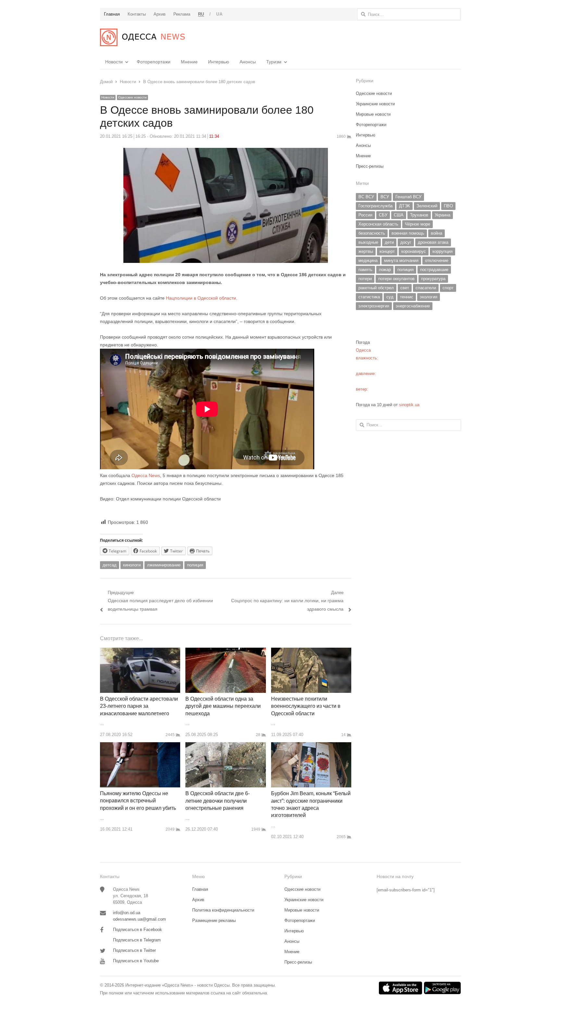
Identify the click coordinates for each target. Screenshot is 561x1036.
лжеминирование (164, 565)
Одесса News (145, 475)
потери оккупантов (396, 278)
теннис (406, 296)
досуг (405, 242)
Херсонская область (378, 224)
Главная (200, 889)
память (365, 269)
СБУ (383, 215)
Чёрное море (417, 224)
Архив (198, 899)
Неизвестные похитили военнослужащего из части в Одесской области (306, 706)
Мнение (189, 61)
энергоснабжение (413, 306)
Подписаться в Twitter (134, 950)
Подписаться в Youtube (136, 960)
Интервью (218, 61)
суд (389, 296)
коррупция (442, 251)
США (399, 215)
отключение (436, 260)
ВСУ (384, 196)
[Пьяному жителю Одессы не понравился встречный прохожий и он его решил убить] (140, 746)
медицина (368, 260)
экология (428, 296)
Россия (365, 215)
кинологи (132, 565)
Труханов (419, 215)
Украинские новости (375, 103)
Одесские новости (132, 97)
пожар (385, 269)
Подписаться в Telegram (137, 940)
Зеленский (427, 205)
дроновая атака (433, 242)
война (436, 233)
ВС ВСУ (366, 196)
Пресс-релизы (369, 166)
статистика (369, 296)
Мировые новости (373, 114)
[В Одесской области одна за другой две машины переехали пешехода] (225, 651)
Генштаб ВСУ (408, 196)
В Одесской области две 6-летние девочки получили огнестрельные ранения (217, 801)
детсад (110, 565)
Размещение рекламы (214, 920)
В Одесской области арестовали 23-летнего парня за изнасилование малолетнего (139, 706)
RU (201, 14)
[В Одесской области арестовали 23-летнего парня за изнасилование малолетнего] (140, 651)
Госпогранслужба (375, 205)
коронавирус (413, 251)
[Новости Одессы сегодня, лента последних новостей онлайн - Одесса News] (142, 37)
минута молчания (401, 260)
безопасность (371, 233)
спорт (448, 287)
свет (404, 287)
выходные (368, 242)
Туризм (273, 61)
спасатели (426, 287)
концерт (387, 251)
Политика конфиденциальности (223, 910)
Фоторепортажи (153, 61)
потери (365, 278)
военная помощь (408, 233)
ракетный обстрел (376, 287)
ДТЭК (404, 205)
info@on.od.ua (126, 912)
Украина (442, 215)
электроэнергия (373, 306)
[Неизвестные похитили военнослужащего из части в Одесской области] (311, 651)
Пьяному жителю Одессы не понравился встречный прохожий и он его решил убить (138, 801)
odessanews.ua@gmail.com (139, 919)
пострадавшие (434, 269)
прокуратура (433, 278)
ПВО (448, 205)
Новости (114, 61)
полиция (195, 565)
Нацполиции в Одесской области (201, 298)
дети (389, 242)
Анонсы (248, 61)
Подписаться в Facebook (137, 929)
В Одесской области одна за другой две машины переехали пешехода (223, 706)
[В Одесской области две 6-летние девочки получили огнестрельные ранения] (225, 746)
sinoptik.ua (409, 404)
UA (219, 14)
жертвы (365, 251)
